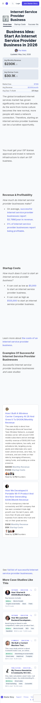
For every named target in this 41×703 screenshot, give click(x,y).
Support (18, 697)
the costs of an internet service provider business (20, 342)
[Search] (13, 3)
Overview (7, 24)
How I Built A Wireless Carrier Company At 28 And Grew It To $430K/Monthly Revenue (19, 418)
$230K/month (33, 87)
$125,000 (12, 300)
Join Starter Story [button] (31, 3)
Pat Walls (22, 50)
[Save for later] (35, 589)
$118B (36, 84)
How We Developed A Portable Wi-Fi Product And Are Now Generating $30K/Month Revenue (19, 495)
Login (18, 3)
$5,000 (32, 285)
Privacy (26, 697)
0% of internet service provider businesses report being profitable (21, 227)
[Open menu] (3, 3)
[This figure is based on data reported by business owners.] (16, 64)
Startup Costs (20, 24)
